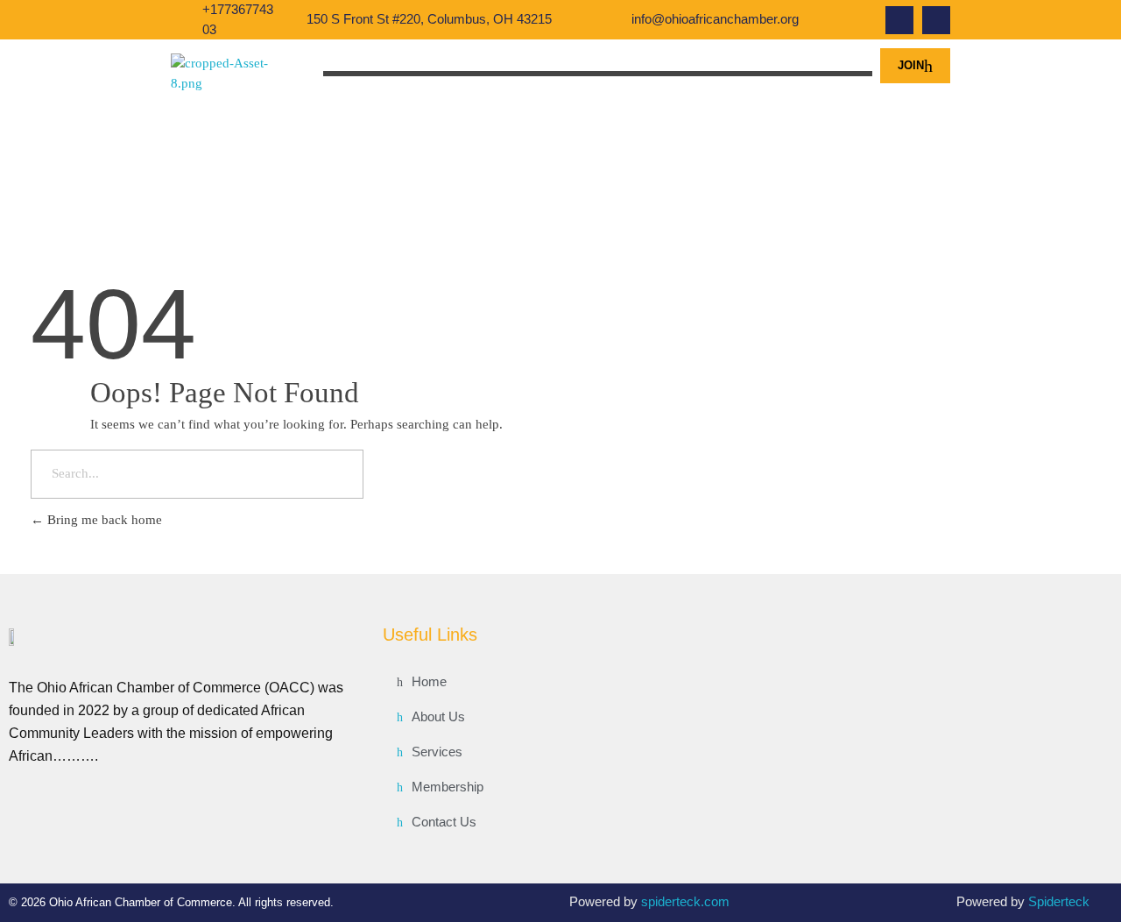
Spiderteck (1058, 901)
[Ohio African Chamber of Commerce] (235, 73)
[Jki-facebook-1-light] (899, 20)
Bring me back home (103, 520)
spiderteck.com (685, 901)
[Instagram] (936, 20)
